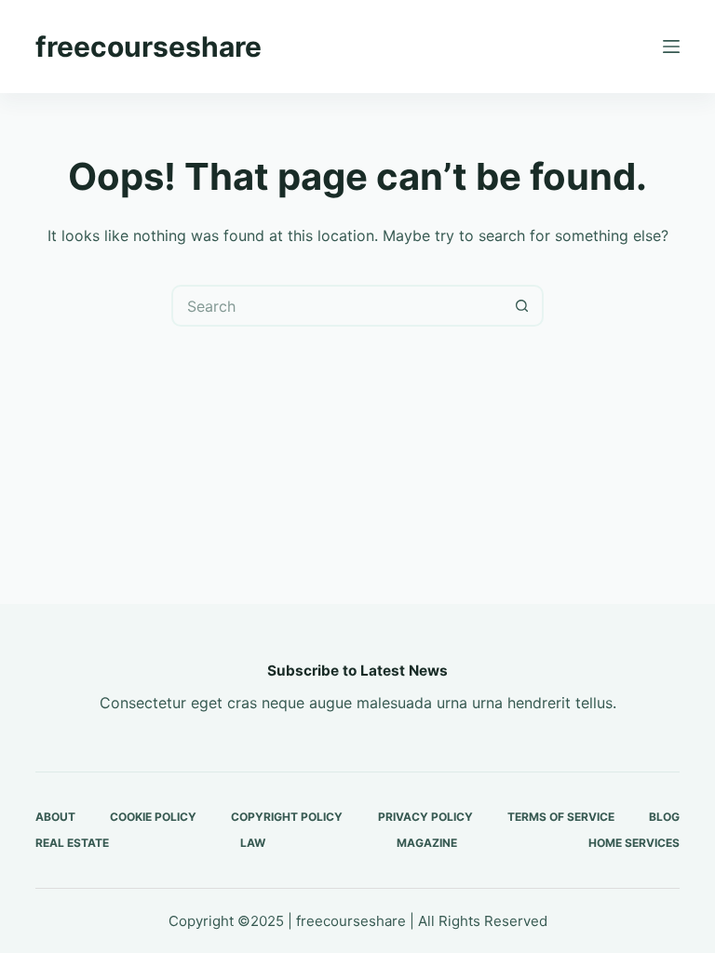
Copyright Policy (287, 817)
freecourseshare (148, 46)
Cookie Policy (153, 817)
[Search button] (523, 306)
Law (252, 843)
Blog (664, 817)
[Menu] (671, 46)
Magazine (427, 843)
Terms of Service (560, 817)
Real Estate (72, 843)
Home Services (634, 843)
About (55, 817)
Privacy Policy (425, 817)
